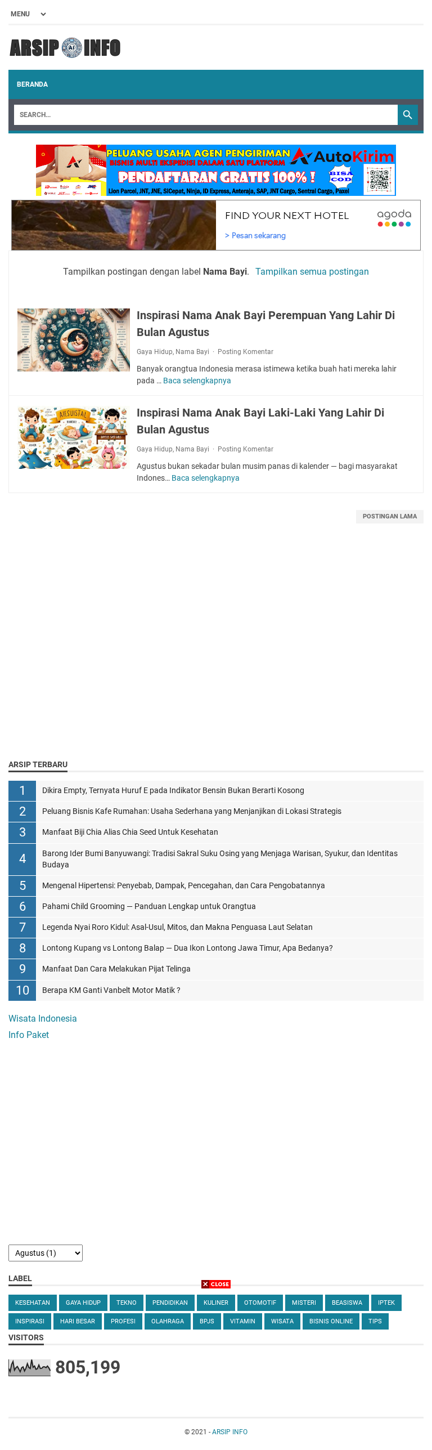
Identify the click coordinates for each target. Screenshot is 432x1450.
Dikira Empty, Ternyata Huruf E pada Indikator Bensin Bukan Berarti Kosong (173, 790)
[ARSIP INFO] (65, 48)
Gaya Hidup (155, 352)
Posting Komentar (245, 352)
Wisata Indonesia (42, 1018)
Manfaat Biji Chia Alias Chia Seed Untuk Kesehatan (130, 832)
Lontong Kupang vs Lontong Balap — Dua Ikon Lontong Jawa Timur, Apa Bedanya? (187, 948)
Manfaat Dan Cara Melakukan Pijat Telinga (116, 969)
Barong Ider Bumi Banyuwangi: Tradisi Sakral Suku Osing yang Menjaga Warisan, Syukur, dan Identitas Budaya (220, 859)
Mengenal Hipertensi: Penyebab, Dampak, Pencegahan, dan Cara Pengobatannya (183, 885)
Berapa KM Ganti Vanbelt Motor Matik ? (111, 990)
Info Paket (28, 1035)
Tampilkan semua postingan (311, 271)
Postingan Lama (390, 516)
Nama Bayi (192, 352)
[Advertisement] (216, 655)
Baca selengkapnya (197, 380)
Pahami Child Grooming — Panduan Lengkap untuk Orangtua (149, 906)
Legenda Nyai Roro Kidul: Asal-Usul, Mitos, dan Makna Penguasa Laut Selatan (177, 927)
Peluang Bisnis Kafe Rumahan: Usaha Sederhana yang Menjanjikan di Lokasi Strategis (191, 811)
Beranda (32, 84)
